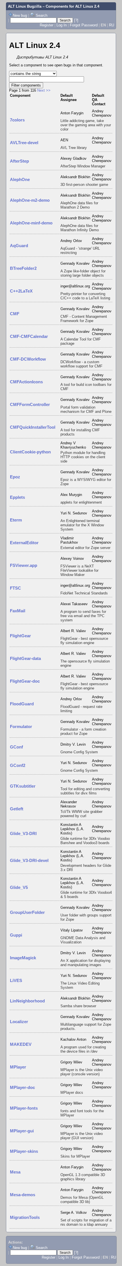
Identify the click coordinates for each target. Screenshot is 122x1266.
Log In (61, 25)
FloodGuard (22, 703)
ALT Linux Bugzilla (24, 6)
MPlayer (18, 1067)
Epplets (17, 497)
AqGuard (19, 245)
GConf (16, 747)
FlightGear (20, 635)
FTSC (15, 588)
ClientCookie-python (30, 451)
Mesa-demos (22, 1194)
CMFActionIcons (26, 381)
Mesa (15, 1172)
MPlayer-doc (22, 1087)
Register (46, 25)
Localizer (19, 1021)
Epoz (15, 476)
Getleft (16, 808)
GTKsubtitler (22, 786)
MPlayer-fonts (24, 1108)
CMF (14, 313)
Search (41, 15)
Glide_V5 (19, 887)
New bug (20, 15)
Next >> (44, 90)
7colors (17, 119)
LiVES (16, 980)
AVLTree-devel (24, 142)
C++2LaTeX (21, 291)
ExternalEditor (24, 542)
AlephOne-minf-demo (31, 222)
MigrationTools (25, 1217)
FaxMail (17, 610)
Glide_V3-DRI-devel (29, 860)
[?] (76, 20)
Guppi (16, 935)
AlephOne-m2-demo (30, 200)
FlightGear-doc (25, 681)
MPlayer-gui (22, 1130)
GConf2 (17, 765)
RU (111, 25)
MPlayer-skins (24, 1151)
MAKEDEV (20, 1044)
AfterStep (19, 161)
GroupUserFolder (27, 912)
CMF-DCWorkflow (28, 359)
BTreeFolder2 (23, 268)
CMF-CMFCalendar (29, 336)
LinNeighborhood (27, 1000)
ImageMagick (23, 957)
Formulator (21, 726)
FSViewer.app (23, 565)
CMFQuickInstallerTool (32, 427)
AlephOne (20, 179)
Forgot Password (84, 25)
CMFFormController (30, 404)
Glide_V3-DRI (23, 833)
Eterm (16, 520)
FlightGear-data (25, 658)
